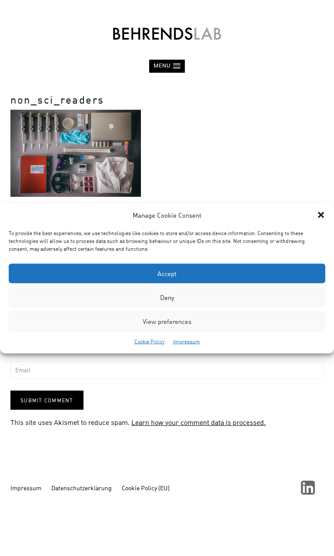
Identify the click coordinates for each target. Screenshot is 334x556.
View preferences (167, 321)
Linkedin (308, 488)
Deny (167, 297)
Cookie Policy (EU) (146, 488)
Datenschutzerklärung (81, 488)
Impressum (186, 341)
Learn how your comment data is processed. (198, 422)
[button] (321, 215)
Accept (167, 273)
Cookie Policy (149, 341)
